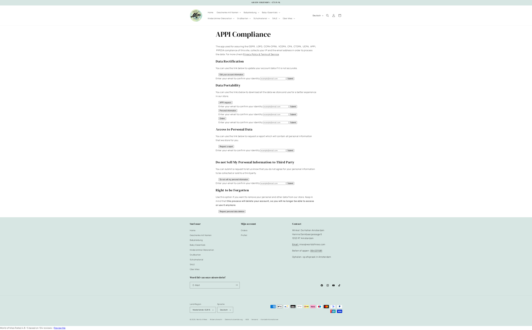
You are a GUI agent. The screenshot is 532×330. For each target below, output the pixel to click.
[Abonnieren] (236, 285)
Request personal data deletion (232, 211)
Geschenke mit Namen (200, 235)
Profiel (244, 235)
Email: (295, 244)
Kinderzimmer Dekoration (202, 249)
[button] (228, 12)
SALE (192, 264)
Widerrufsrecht (216, 320)
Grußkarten (195, 254)
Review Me (59, 327)
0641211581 (316, 250)
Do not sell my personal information (234, 179)
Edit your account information (231, 75)
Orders (222, 118)
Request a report (226, 146)
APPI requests (225, 103)
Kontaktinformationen (269, 320)
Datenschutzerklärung (234, 320)
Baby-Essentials (197, 245)
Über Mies (194, 269)
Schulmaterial (196, 259)
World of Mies (201, 320)
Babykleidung (196, 240)
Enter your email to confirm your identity (238, 78)
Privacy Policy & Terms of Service (261, 54)
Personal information (228, 111)
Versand (254, 320)
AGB (247, 320)
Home (192, 230)
